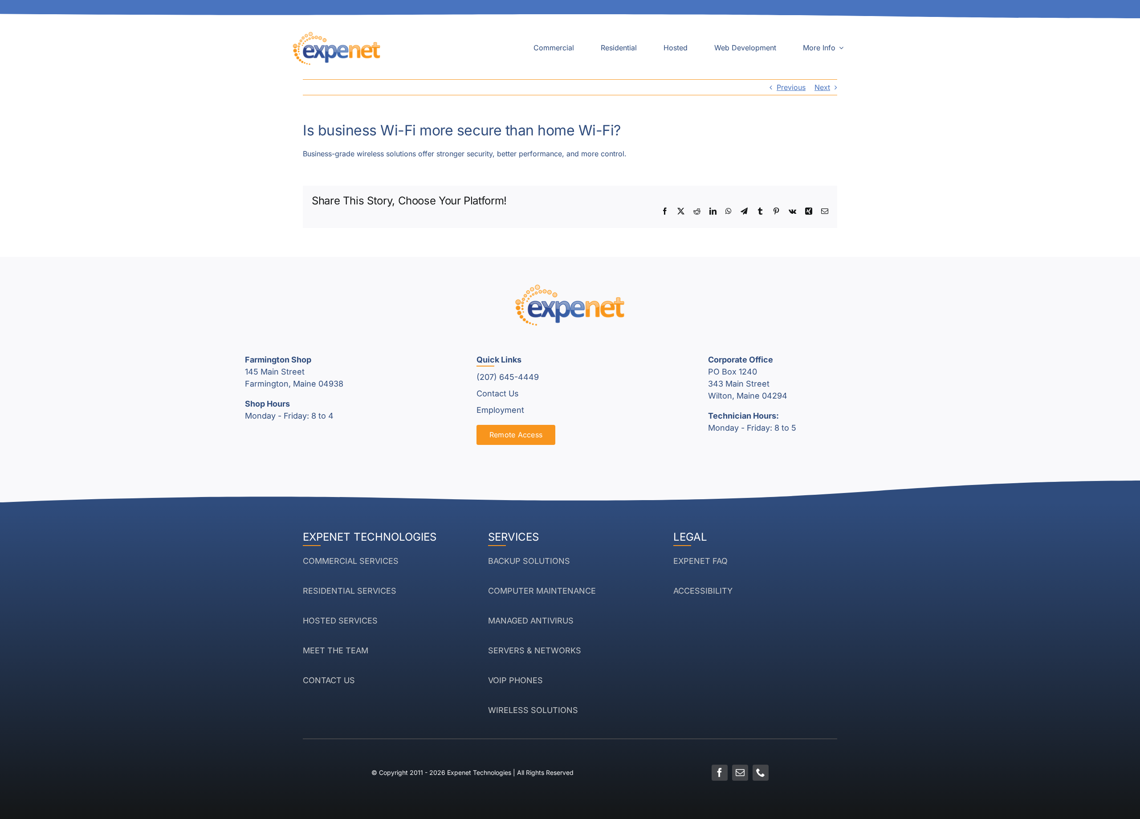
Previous (791, 87)
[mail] (740, 773)
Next (822, 87)
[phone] (761, 773)
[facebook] (720, 773)
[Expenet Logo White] (336, 34)
